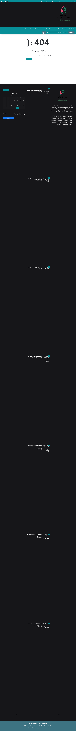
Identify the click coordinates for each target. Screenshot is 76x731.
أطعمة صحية (60, 28)
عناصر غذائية (59, 122)
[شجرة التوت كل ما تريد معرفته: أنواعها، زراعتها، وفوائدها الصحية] (45, 667)
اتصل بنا (52, 1)
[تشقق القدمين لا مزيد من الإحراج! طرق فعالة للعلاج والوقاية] (45, 221)
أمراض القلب (65, 118)
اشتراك (8, 118)
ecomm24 (71, 32)
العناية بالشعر (54, 120)
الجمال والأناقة (47, 28)
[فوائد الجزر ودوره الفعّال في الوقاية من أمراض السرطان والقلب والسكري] (45, 400)
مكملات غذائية (25, 28)
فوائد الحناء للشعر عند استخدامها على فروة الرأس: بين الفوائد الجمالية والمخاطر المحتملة (34, 90)
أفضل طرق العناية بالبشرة (57, 116)
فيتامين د (70, 124)
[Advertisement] (25, 12)
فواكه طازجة (54, 122)
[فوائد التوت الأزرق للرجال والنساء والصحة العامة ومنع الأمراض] (45, 578)
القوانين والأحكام (47, 1)
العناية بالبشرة (66, 120)
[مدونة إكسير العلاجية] (63, 15)
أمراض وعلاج (53, 28)
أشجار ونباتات (67, 28)
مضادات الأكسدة (65, 124)
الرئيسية (63, 1)
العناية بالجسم (60, 120)
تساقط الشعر (65, 122)
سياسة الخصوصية (58, 1)
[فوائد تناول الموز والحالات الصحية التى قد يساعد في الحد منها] (45, 311)
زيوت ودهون (40, 28)
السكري (71, 120)
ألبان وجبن (70, 118)
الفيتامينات (70, 122)
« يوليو (24, 109)
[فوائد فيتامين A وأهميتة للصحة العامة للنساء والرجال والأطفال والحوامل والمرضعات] (45, 489)
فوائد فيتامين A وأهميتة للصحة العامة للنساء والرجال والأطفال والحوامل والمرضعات (35, 447)
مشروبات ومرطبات (33, 28)
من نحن (42, 1)
